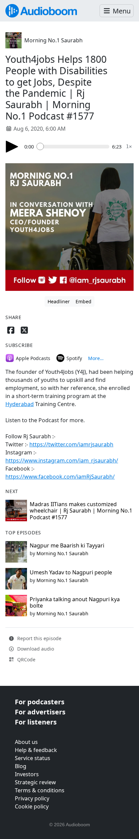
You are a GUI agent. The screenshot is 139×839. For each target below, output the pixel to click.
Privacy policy (32, 798)
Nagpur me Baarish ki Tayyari (67, 545)
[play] (12, 146)
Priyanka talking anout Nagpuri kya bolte (75, 602)
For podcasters (39, 701)
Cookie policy (32, 806)
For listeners (36, 721)
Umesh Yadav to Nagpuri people (71, 572)
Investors (27, 774)
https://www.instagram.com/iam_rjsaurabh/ (61, 460)
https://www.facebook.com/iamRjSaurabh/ (60, 476)
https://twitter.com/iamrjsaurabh (71, 444)
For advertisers (40, 711)
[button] (117, 10)
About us (26, 742)
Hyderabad (19, 404)
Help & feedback (36, 750)
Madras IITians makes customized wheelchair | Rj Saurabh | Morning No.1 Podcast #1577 (81, 510)
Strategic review (35, 782)
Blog (20, 766)
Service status (32, 758)
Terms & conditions (39, 790)
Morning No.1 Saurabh (53, 40)
